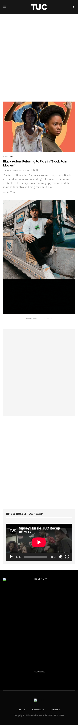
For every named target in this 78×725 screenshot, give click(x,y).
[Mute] (60, 557)
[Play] (11, 557)
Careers (55, 709)
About (22, 709)
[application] (39, 542)
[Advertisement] (39, 55)
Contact (38, 709)
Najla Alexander (12, 170)
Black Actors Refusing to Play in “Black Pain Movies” (35, 163)
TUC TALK (8, 157)
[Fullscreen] (67, 557)
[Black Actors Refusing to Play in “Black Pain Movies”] (39, 127)
